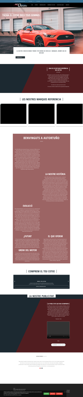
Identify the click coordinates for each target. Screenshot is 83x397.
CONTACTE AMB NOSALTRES (41, 286)
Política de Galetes (67, 391)
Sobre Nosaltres (42, 4)
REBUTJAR (53, 393)
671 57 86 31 (38, 1)
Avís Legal (68, 390)
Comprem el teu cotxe (51, 4)
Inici (32, 4)
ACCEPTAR (46, 393)
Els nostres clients (60, 4)
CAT (68, 1)
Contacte (67, 4)
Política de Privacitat (67, 392)
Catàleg (36, 4)
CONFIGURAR (59, 393)
